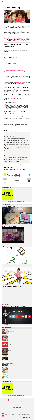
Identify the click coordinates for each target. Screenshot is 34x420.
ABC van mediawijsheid (12, 357)
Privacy (17, 411)
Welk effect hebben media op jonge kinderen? (13, 136)
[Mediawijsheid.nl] (17, 1)
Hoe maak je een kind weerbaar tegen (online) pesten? (14, 153)
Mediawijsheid (19, 76)
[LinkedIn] (14, 408)
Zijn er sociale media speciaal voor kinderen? (13, 161)
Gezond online (10, 369)
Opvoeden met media (7, 5)
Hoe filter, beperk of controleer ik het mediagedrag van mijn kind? (16, 157)
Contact (4, 411)
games (9, 91)
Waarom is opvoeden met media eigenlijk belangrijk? (14, 159)
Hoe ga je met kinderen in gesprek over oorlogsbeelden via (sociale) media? (16, 145)
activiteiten (20, 38)
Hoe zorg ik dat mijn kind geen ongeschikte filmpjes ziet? (15, 138)
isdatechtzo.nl (18, 401)
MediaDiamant (10, 350)
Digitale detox (10, 363)
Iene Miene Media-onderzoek (17, 40)
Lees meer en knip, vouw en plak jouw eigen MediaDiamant (13, 70)
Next (29, 179)
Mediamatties (11, 97)
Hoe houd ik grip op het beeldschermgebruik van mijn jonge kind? (16, 140)
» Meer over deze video (6, 224)
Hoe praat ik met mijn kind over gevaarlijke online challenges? (16, 155)
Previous (5, 179)
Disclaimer (9, 411)
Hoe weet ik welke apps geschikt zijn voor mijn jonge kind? (15, 134)
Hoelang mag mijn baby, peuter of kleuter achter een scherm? (16, 150)
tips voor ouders (8, 99)
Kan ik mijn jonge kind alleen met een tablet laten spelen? (15, 142)
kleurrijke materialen (7, 38)
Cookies (13, 411)
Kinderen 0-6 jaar (11, 331)
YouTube (9, 344)
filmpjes (13, 98)
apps (6, 91)
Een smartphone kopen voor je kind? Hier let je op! (14, 152)
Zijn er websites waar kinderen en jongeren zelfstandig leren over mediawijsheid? (16, 148)
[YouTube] (17, 408)
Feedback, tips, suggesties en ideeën (25, 411)
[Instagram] (20, 408)
